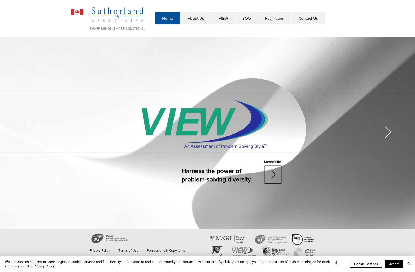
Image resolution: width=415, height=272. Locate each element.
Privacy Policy (100, 250)
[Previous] (27, 132)
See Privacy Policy (41, 266)
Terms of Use (128, 250)
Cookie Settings (366, 263)
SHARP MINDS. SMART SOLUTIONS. (117, 28)
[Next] (388, 132)
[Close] (409, 264)
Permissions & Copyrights (166, 250)
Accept (394, 263)
